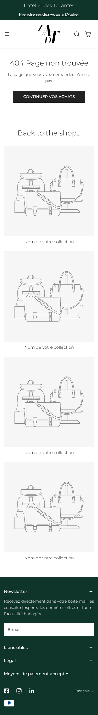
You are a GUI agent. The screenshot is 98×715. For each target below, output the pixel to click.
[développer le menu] (7, 34)
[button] (88, 34)
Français (82, 691)
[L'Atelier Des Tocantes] (48, 34)
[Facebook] (6, 690)
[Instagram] (19, 690)
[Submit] (87, 629)
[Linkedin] (31, 690)
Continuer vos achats (49, 96)
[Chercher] (77, 34)
